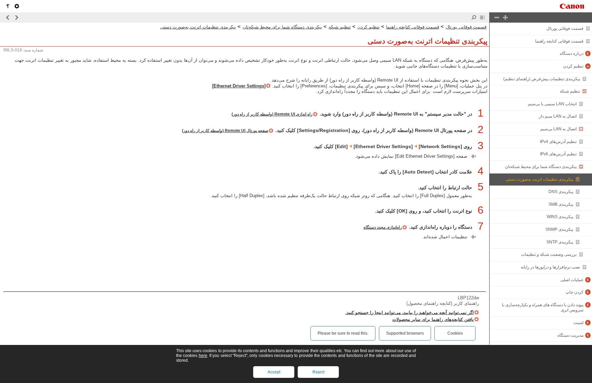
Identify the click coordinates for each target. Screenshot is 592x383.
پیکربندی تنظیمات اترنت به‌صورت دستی (539, 179)
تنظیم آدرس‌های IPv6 (558, 154)
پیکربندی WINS (560, 216)
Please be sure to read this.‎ (343, 333)
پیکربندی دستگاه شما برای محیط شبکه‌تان (541, 166)
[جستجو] (474, 17)
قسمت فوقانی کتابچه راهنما (559, 41)
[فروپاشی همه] (497, 17)
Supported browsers (405, 333)
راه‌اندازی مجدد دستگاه (382, 227)
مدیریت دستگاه (570, 335)
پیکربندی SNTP (559, 242)
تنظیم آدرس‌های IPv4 (558, 141)
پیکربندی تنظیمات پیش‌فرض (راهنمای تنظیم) (541, 78)
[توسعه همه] (505, 17)
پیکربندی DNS (560, 191)
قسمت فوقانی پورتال (564, 28)
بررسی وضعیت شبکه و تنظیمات (549, 254)
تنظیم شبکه (570, 91)
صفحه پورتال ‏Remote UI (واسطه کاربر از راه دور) (225, 131)
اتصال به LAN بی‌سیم (558, 129)
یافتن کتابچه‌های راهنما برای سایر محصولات (433, 319)
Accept (274, 372)
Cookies (455, 333)
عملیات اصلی (571, 279)
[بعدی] (8, 17)
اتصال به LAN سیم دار (558, 116)
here (203, 355)
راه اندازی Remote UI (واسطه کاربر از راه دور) (272, 114)
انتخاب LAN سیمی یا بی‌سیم (552, 103)
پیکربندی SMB (560, 204)
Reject (318, 372)
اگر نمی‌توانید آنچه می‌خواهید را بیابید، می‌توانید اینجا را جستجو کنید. (409, 312)
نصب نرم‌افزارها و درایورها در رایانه (550, 267)
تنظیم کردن (573, 66)
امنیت (578, 322)
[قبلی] (16, 17)
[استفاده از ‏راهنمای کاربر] (8, 6)
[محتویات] (482, 17)
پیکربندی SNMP (559, 229)
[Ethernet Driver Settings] (239, 85)
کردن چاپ (574, 292)
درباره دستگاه (571, 53)
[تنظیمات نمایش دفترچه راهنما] (17, 6)
